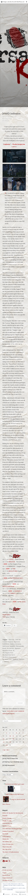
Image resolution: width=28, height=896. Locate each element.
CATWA (11, 559)
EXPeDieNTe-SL (7, 823)
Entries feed (6, 875)
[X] (9, 861)
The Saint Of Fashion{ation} (10, 852)
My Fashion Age (7, 841)
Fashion (12, 644)
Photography (20, 646)
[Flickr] (6, 861)
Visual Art (15, 659)
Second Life (10, 648)
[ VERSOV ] (12, 593)
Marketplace (6, 615)
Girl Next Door (6, 826)
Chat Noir (11, 639)
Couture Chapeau (7, 642)
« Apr (4, 750)
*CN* (4, 617)
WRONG (21, 659)
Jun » (8, 750)
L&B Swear (5, 646)
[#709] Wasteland (8, 765)
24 (10, 742)
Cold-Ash (18, 639)
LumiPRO (12, 646)
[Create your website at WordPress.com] (14, 2)
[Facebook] (3, 861)
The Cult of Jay (6, 849)
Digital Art (17, 642)
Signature (18, 648)
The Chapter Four (7, 652)
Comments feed (7, 878)
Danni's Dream (6, 818)
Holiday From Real (7, 831)
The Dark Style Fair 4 (16, 578)
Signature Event (7, 650)
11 (13, 736)
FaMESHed (18, 591)
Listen (14, 146)
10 (10, 736)
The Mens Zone (7, 659)
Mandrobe (5, 839)
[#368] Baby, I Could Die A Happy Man (13, 675)
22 (3, 742)
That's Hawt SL (7, 847)
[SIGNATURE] (13, 571)
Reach (4, 648)
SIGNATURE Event (8, 586)
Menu (15, 57)
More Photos (6, 804)
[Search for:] (11, 721)
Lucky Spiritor (6, 836)
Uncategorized (8, 118)
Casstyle (4, 815)
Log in (4, 872)
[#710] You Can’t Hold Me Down (13, 762)
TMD (13, 569)
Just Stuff (5, 834)
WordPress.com (7, 880)
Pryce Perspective (7, 844)
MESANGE (11, 562)
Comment (20, 703)
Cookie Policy (10, 889)
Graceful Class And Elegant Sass (12, 828)
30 (7, 745)
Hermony (18, 644)
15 (3, 739)
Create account (7, 870)
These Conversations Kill (10, 116)
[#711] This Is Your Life (10, 758)
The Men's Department (9, 657)
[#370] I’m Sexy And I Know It (16, 677)
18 (13, 739)
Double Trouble (7, 821)
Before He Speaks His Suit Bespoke (12, 813)
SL (13, 650)
